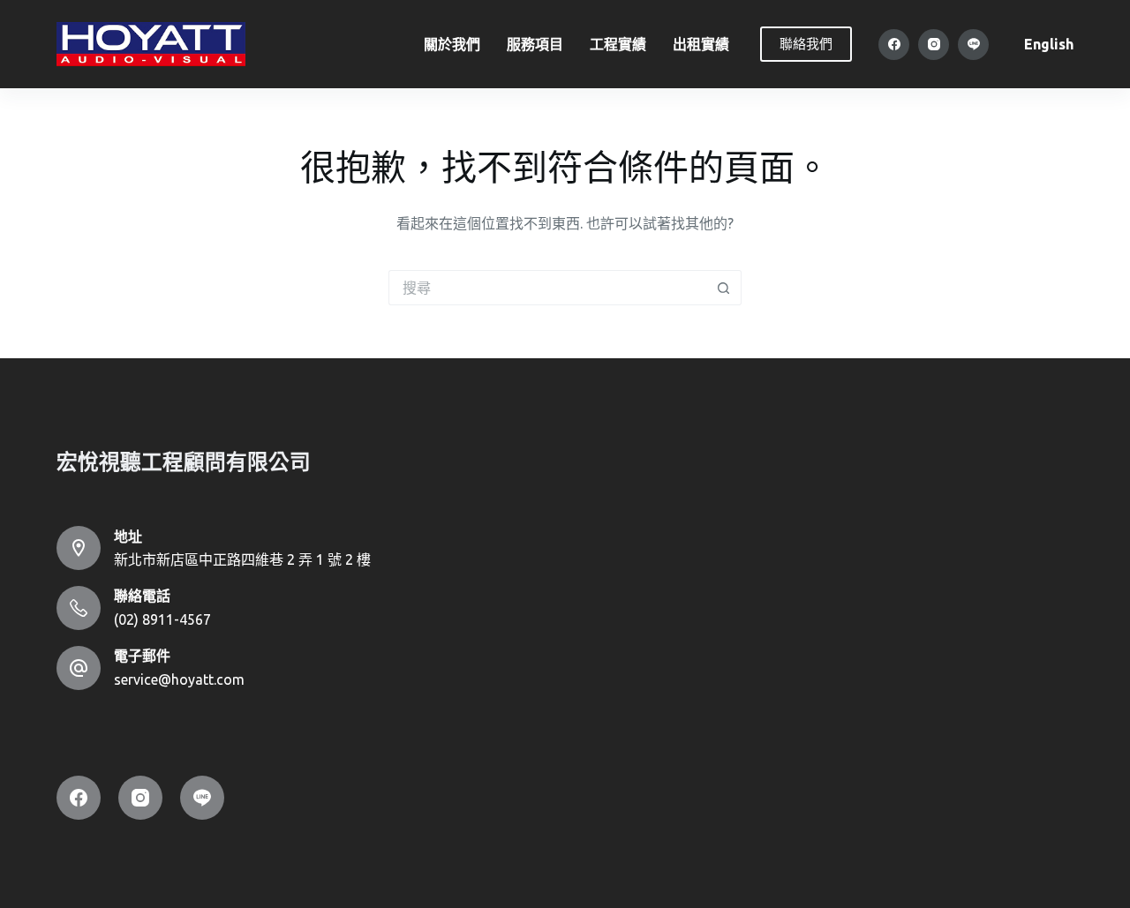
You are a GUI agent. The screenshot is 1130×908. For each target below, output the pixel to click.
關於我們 (452, 44)
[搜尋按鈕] (724, 287)
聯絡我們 (806, 43)
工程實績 (618, 44)
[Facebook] (893, 44)
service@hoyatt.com (179, 679)
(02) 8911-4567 (162, 619)
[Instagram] (933, 44)
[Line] (973, 44)
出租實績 (701, 44)
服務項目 (535, 44)
